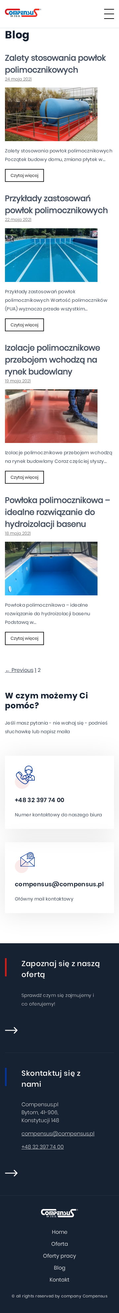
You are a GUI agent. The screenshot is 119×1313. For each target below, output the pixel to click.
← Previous (19, 670)
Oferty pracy (59, 1256)
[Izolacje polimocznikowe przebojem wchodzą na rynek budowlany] (51, 439)
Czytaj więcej (24, 175)
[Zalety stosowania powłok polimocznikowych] (51, 137)
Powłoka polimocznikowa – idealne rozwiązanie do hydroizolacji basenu (57, 512)
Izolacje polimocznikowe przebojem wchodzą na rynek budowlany (52, 359)
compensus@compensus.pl (59, 884)
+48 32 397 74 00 (39, 800)
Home (59, 1232)
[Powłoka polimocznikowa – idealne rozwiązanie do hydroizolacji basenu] (51, 591)
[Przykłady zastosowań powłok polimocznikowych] (51, 278)
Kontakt (59, 1280)
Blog (59, 1268)
